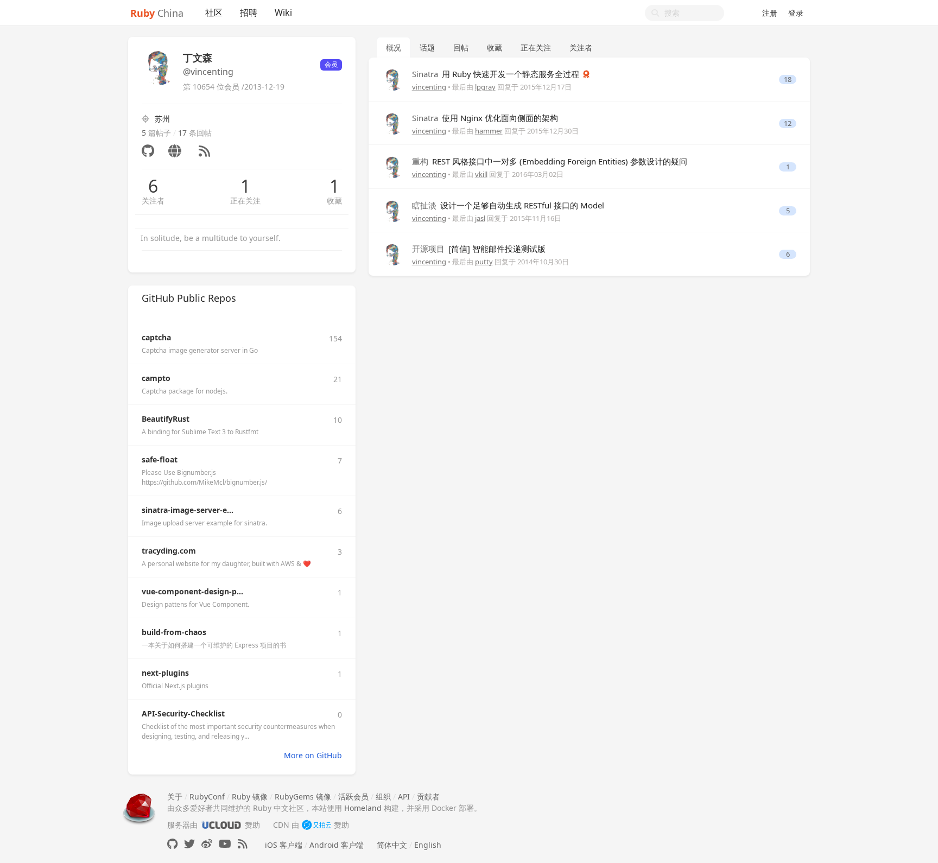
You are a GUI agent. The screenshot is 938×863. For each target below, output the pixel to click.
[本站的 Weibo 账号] (206, 843)
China (156, 13)
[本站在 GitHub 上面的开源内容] (172, 843)
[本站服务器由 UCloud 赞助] (221, 825)
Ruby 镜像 (250, 796)
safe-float (160, 459)
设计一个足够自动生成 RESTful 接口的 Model (508, 205)
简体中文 (392, 845)
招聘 (248, 12)
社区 (214, 12)
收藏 (334, 200)
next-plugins (165, 673)
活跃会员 (353, 796)
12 (787, 123)
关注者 (153, 200)
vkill (481, 174)
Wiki (283, 12)
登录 (795, 13)
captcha (156, 337)
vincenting (429, 87)
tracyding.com (169, 550)
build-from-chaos (174, 632)
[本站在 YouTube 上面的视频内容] (225, 843)
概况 (393, 47)
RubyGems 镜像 (303, 796)
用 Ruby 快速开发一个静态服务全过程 (496, 73)
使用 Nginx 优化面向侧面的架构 (485, 117)
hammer (489, 131)
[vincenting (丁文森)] (393, 79)
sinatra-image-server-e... (187, 510)
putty (484, 261)
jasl (480, 218)
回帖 (460, 47)
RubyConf (207, 796)
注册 (769, 13)
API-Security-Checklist (183, 713)
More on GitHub (313, 755)
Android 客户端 (336, 845)
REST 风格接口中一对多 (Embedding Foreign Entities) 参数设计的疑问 (549, 161)
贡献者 (428, 796)
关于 (174, 796)
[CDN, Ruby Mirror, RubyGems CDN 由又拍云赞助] (316, 824)
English (427, 845)
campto (156, 378)
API (404, 796)
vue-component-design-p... (192, 591)
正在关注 (245, 200)
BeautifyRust (165, 419)
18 (787, 79)
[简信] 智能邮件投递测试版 (479, 248)
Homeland (363, 808)
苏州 (162, 118)
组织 (383, 796)
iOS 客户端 (283, 845)
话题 (427, 47)
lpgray (485, 87)
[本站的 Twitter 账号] (189, 843)
